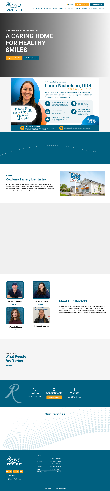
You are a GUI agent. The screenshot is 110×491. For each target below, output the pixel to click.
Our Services (36, 8)
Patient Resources (58, 8)
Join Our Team (93, 8)
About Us (47, 8)
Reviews (84, 8)
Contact (101, 8)
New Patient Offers (73, 8)
